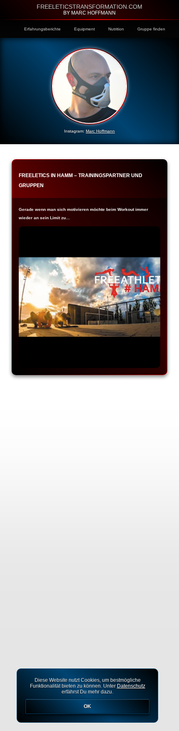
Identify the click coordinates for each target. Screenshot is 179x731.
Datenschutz (131, 686)
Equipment (84, 29)
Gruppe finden (151, 29)
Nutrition (116, 29)
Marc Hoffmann (100, 131)
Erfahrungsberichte (42, 29)
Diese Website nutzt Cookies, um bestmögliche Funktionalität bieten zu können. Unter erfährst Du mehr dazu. (87, 693)
